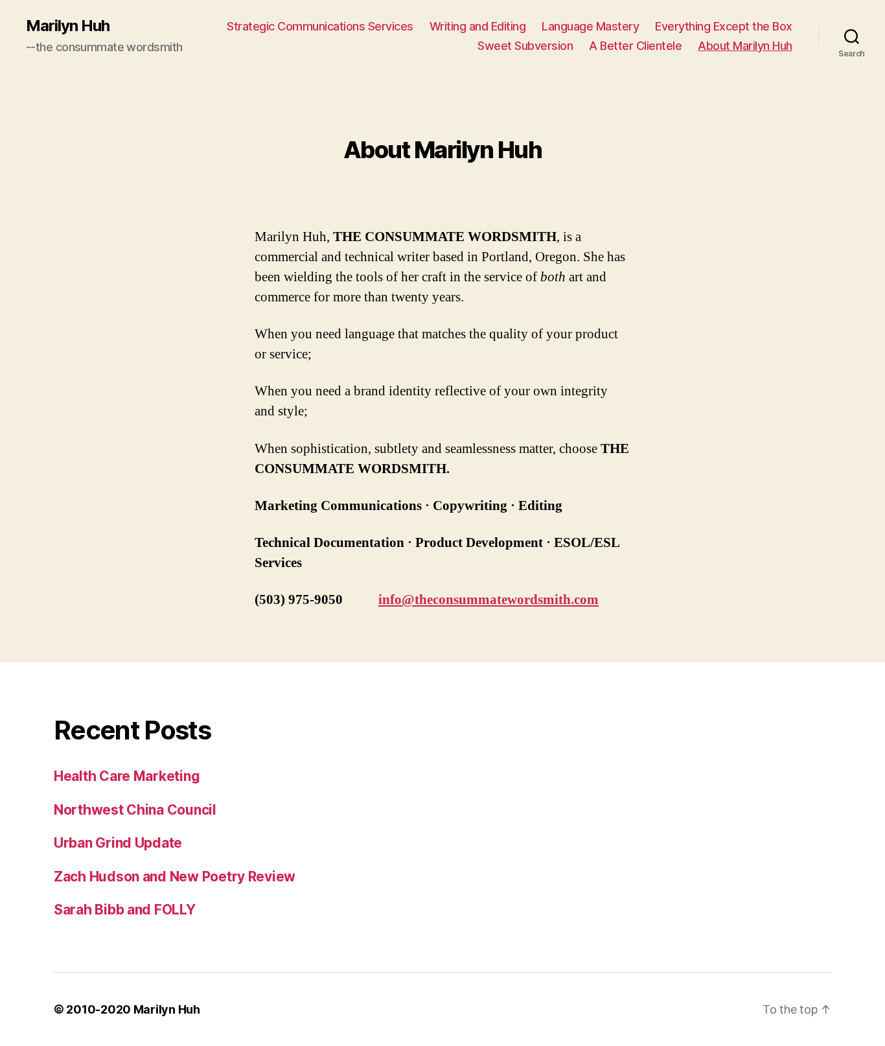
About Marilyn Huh (745, 45)
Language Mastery (590, 26)
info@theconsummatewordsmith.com (488, 600)
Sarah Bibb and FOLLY (125, 909)
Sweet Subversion (525, 45)
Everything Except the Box (723, 26)
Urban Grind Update (118, 843)
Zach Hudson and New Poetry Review (174, 876)
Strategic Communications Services (320, 26)
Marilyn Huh (67, 26)
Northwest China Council (135, 810)
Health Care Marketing (127, 776)
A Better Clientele (635, 45)
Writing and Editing (478, 26)
